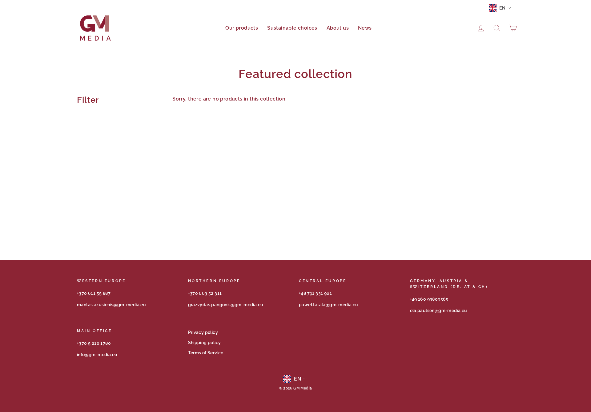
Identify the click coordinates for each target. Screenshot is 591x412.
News (365, 28)
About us (338, 28)
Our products (241, 28)
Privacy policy (203, 332)
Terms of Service (205, 352)
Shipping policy (204, 342)
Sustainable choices (292, 28)
